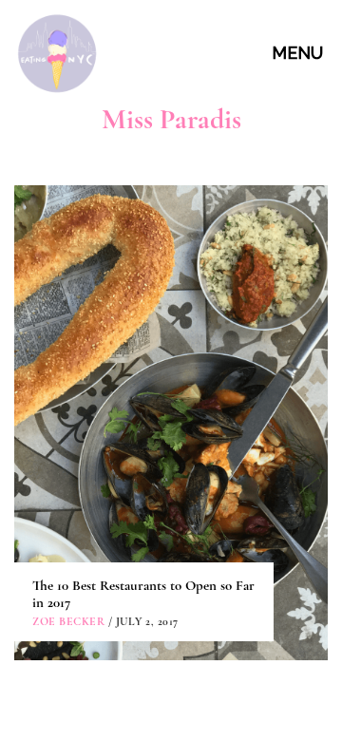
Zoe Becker (68, 621)
